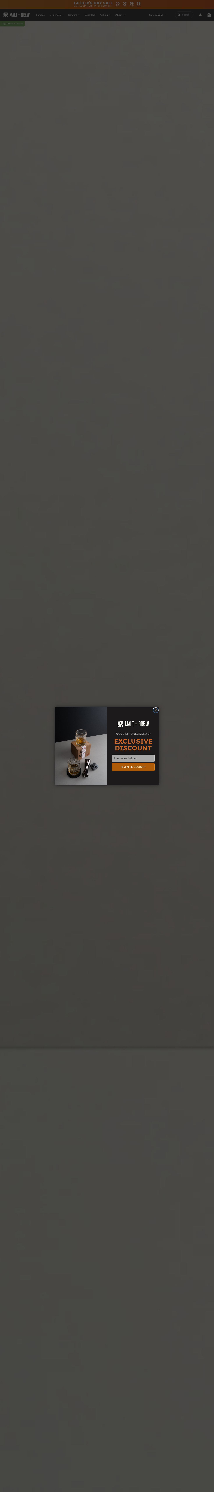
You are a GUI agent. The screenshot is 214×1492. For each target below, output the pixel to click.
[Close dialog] (155, 710)
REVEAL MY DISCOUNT (133, 767)
